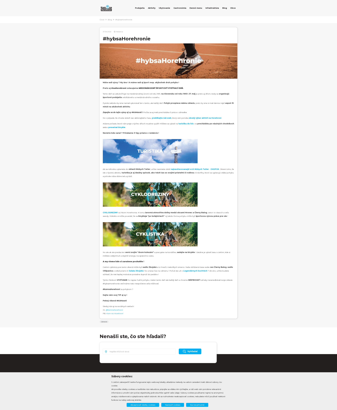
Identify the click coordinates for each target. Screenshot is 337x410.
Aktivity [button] (151, 8)
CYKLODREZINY (110, 213)
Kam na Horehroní (114, 313)
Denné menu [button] (196, 8)
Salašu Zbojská (136, 271)
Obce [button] (233, 8)
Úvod (102, 20)
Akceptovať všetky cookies (142, 405)
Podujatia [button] (140, 8)
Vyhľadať (192, 351)
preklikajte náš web (161, 118)
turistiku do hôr (186, 124)
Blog (110, 20)
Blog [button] (224, 8)
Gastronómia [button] (180, 8)
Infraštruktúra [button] (212, 8)
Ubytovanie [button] (164, 8)
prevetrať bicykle (116, 127)
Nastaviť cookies (172, 405)
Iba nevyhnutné (197, 405)
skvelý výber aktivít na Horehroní (205, 118)
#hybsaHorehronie (123, 20)
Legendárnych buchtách (195, 271)
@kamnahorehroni (114, 310)
